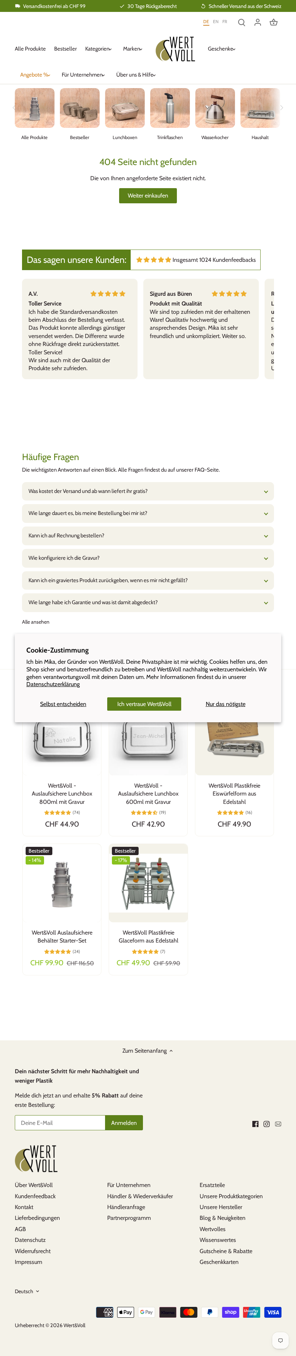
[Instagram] (267, 1123)
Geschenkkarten (219, 1261)
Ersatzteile (212, 1185)
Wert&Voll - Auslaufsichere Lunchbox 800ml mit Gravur (62, 793)
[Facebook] (255, 1123)
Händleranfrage (126, 1207)
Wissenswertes (218, 1239)
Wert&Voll (74, 1325)
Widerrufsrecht (33, 1251)
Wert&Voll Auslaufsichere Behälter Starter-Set (62, 936)
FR (224, 21)
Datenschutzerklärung (53, 684)
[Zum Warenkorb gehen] (273, 22)
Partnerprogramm (129, 1217)
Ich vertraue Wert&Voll (144, 704)
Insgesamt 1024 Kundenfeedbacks (214, 259)
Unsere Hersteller (221, 1207)
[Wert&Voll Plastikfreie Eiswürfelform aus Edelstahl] (234, 736)
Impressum (28, 1261)
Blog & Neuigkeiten (222, 1217)
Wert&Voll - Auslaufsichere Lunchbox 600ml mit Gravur (148, 793)
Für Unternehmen (129, 1185)
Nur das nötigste (225, 704)
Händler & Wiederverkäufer (140, 1196)
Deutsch (24, 1291)
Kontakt (24, 1207)
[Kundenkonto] (258, 22)
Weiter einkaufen (148, 195)
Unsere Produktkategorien (231, 1196)
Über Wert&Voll (34, 1185)
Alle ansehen (35, 622)
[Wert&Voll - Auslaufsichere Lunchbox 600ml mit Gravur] (148, 736)
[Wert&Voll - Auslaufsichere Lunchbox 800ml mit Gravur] (62, 736)
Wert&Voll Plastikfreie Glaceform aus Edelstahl (148, 936)
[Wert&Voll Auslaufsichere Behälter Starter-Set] (62, 883)
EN (216, 21)
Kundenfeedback (35, 1196)
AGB (20, 1229)
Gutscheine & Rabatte (226, 1251)
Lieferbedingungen (37, 1217)
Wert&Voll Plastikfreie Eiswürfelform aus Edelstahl (234, 793)
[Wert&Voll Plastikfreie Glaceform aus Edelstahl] (148, 883)
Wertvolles (213, 1229)
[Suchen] (242, 22)
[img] (153, 260)
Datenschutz (30, 1239)
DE (206, 21)
